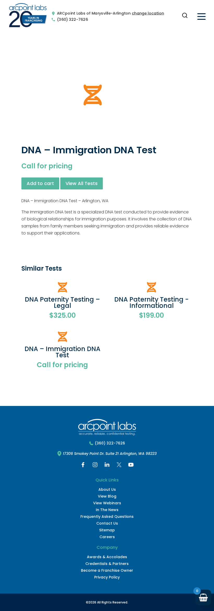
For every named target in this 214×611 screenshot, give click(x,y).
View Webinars (107, 503)
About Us (107, 489)
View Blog (107, 496)
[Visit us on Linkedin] (107, 466)
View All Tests (82, 183)
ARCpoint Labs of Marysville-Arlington (93, 13)
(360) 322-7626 (72, 19)
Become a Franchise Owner (107, 570)
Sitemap (107, 530)
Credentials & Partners (107, 563)
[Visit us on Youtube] (131, 466)
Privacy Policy (107, 577)
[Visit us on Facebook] (83, 466)
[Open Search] (185, 15)
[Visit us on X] (119, 466)
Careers (107, 536)
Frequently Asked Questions (107, 516)
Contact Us (107, 523)
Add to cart (40, 183)
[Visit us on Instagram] (95, 466)
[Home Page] (27, 16)
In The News (107, 509)
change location (148, 13)
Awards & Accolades (107, 556)
